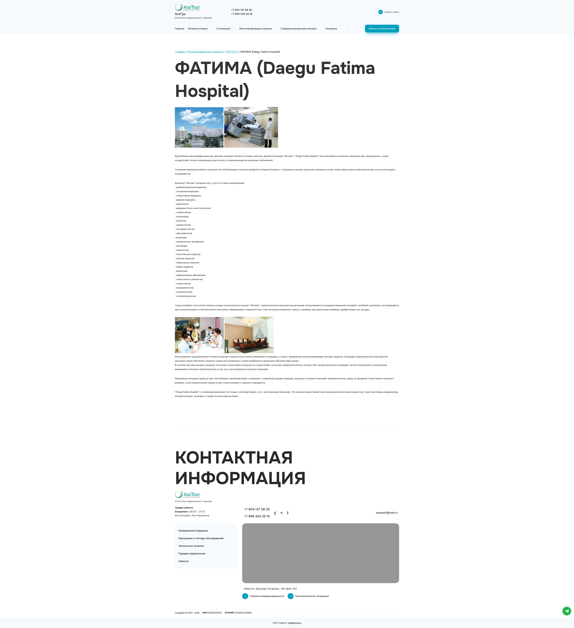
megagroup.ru (294, 622)
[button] (388, 12)
